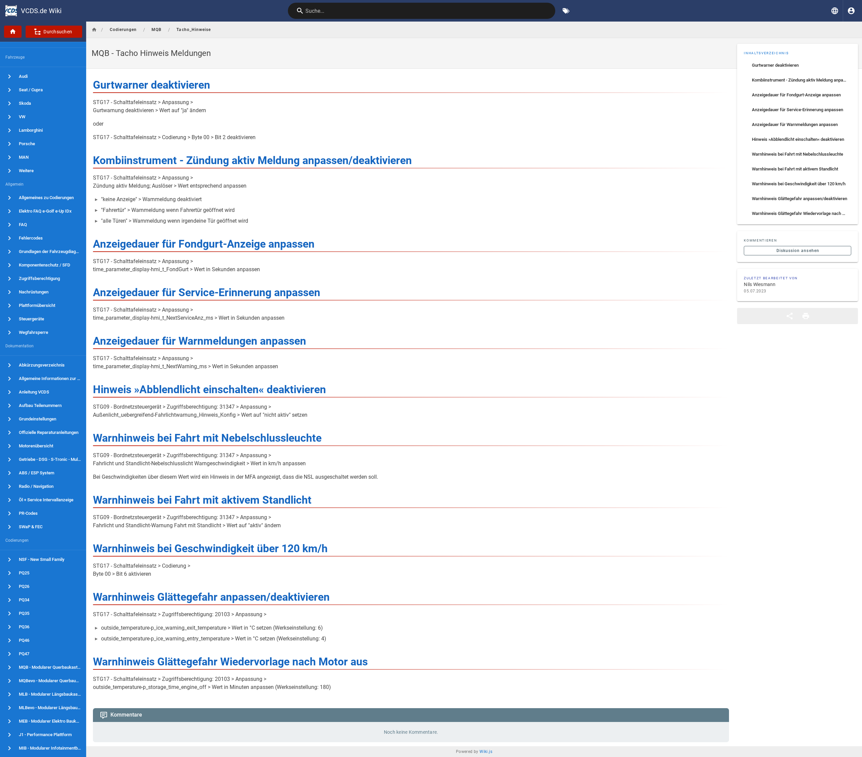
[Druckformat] (806, 316)
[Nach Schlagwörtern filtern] (566, 11)
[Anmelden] (851, 11)
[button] (835, 11)
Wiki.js (485, 751)
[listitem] (797, 65)
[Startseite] (13, 32)
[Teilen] (790, 316)
